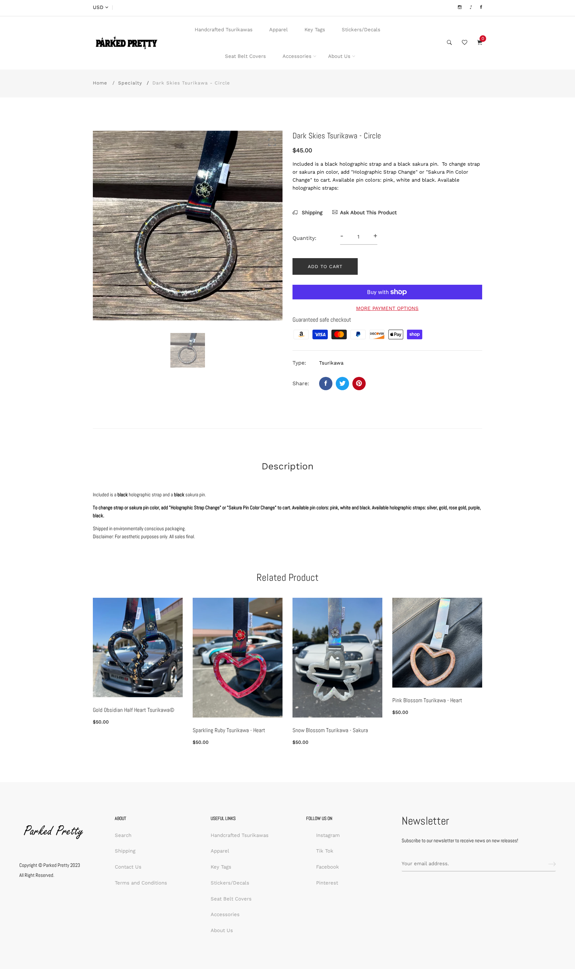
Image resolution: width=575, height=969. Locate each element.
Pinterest (327, 883)
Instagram (328, 835)
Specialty (130, 82)
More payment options (387, 308)
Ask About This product (368, 213)
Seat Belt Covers (245, 56)
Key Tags (314, 30)
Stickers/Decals (361, 30)
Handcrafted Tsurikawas (224, 30)
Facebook (327, 867)
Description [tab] (287, 466)
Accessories (297, 56)
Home (100, 82)
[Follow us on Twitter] (342, 383)
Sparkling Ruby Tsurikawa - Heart (229, 730)
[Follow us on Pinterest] (359, 383)
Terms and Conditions (141, 883)
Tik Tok (324, 851)
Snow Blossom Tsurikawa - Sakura (330, 730)
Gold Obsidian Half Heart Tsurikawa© (133, 710)
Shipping (311, 213)
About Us (339, 56)
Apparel (278, 30)
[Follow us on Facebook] (325, 383)
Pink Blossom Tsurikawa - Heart (427, 700)
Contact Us (128, 867)
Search (123, 835)
